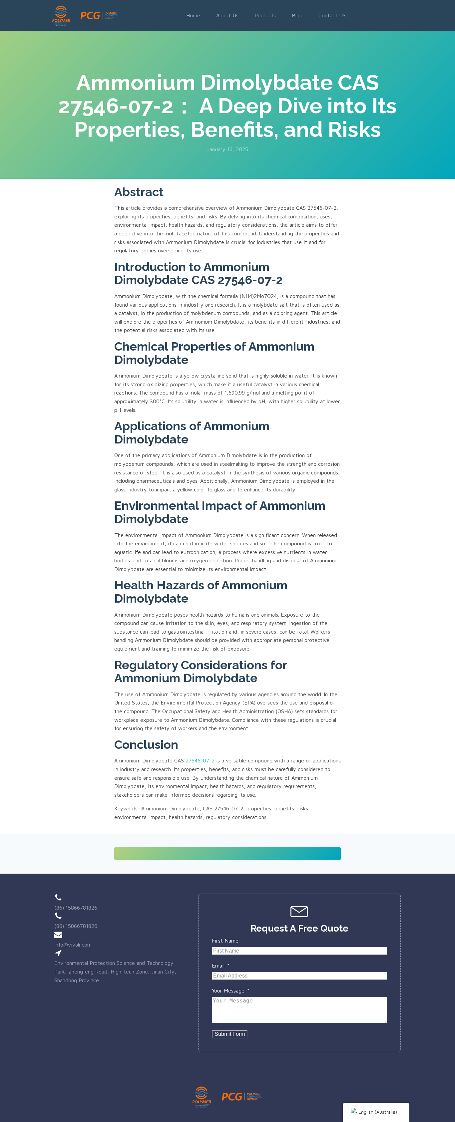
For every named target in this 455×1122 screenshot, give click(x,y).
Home (193, 15)
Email (218, 966)
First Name (225, 941)
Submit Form (230, 1034)
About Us (227, 15)
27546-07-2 (200, 760)
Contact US (332, 15)
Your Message (228, 990)
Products (265, 15)
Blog (297, 15)
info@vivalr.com (73, 945)
